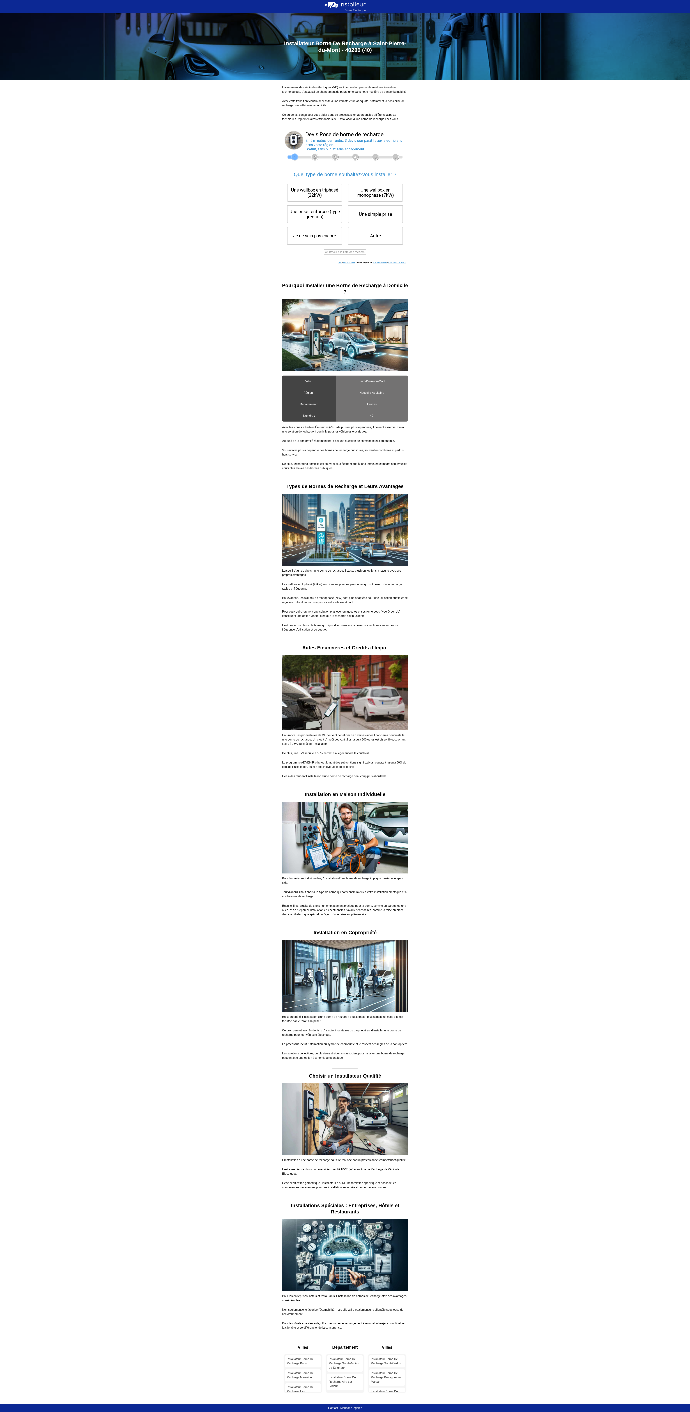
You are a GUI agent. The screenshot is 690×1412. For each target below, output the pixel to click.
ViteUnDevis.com (380, 262)
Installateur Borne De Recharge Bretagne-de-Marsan (386, 1377)
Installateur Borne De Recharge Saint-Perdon (386, 1361)
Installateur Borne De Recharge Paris (300, 1361)
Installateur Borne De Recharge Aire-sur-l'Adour (342, 1382)
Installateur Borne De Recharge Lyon (300, 1389)
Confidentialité (349, 262)
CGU (340, 262)
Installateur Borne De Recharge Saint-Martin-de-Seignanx (343, 1363)
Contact (333, 1407)
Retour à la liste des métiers (346, 252)
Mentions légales (351, 1407)
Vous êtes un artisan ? (397, 262)
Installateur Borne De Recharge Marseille (300, 1375)
